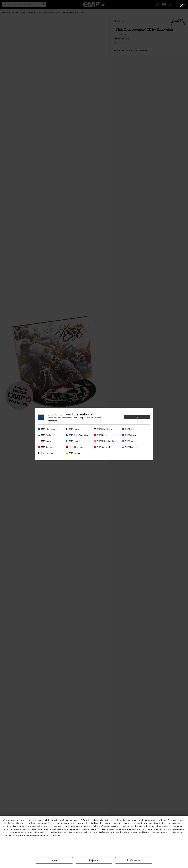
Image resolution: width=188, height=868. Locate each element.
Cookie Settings (176, 832)
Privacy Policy (56, 835)
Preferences (133, 860)
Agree (54, 860)
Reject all (94, 860)
